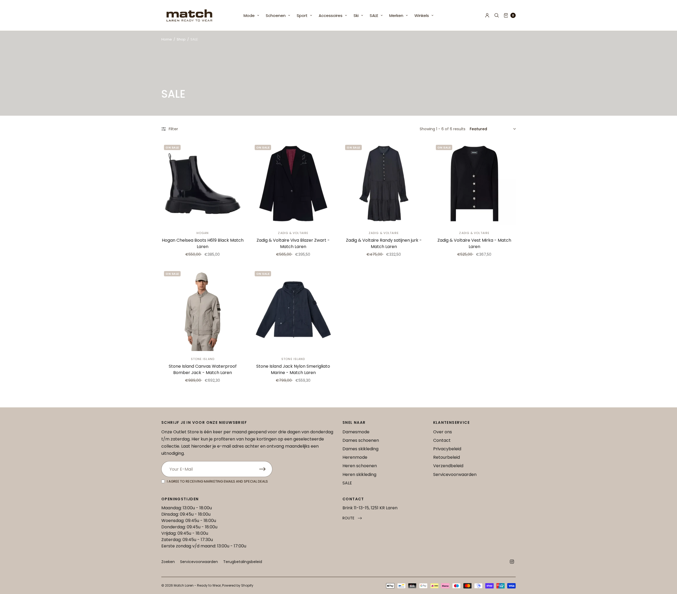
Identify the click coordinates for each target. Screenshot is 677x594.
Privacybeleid (447, 449)
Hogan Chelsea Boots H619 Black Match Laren (203, 243)
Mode (249, 15)
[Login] (487, 15)
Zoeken (168, 561)
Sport (302, 15)
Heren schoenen (359, 466)
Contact (442, 440)
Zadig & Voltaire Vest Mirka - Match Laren (474, 243)
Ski (356, 15)
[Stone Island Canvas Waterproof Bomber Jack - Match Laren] (202, 309)
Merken (396, 15)
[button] (352, 518)
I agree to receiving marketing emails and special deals (217, 481)
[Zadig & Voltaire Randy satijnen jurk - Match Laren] (383, 183)
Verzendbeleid (448, 466)
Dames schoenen (360, 440)
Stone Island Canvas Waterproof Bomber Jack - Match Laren (203, 369)
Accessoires (330, 15)
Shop (181, 39)
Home (166, 39)
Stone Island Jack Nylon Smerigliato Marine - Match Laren (293, 369)
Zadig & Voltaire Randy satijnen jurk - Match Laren (384, 243)
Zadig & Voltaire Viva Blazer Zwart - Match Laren (293, 243)
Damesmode (355, 432)
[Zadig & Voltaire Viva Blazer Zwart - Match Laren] (293, 183)
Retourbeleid (446, 457)
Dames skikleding (360, 449)
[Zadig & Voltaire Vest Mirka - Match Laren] (474, 183)
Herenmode (354, 457)
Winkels (421, 15)
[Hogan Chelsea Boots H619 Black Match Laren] (202, 183)
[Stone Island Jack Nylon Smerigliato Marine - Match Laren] (293, 309)
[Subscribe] (265, 469)
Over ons (442, 432)
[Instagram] (512, 561)
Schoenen (276, 15)
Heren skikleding (359, 474)
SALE (374, 15)
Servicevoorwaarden (455, 474)
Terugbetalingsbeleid (242, 561)
